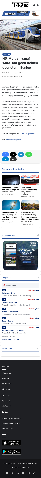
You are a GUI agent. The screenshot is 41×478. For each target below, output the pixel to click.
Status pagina (6, 401)
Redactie (7, 73)
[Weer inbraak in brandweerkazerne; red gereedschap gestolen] (30, 180)
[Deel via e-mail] (13, 159)
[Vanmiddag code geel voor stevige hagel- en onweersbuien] (11, 180)
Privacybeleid (6, 373)
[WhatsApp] (28, 154)
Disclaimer (5, 378)
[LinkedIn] (21, 154)
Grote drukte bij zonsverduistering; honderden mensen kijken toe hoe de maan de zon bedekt (30, 217)
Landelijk (7, 54)
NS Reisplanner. (28, 134)
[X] (13, 154)
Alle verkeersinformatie (10, 339)
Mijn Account (6, 406)
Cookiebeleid (6, 383)
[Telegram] (5, 159)
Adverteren (6, 396)
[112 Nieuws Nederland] (20, 5)
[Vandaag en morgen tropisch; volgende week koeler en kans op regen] (11, 205)
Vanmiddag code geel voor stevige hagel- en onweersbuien (10, 189)
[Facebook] (5, 154)
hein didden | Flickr (14, 139)
